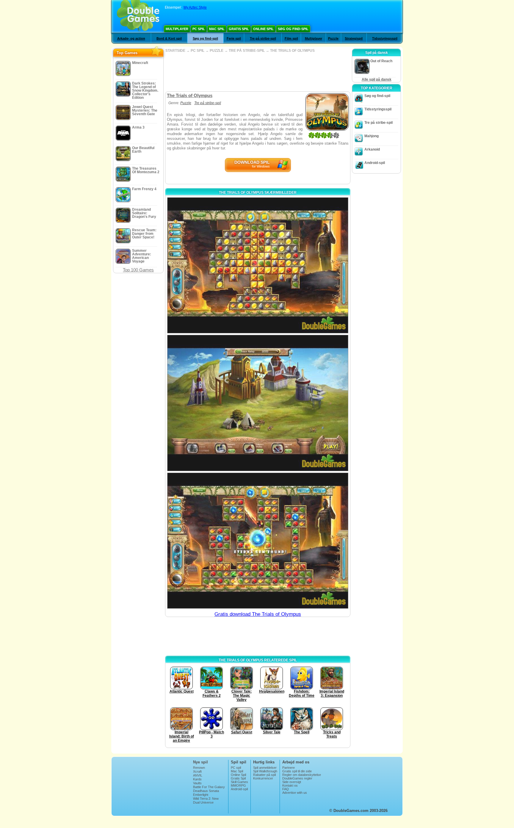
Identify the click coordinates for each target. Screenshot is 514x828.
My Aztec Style (195, 7)
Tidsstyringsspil (384, 38)
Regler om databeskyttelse (301, 775)
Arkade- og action (131, 38)
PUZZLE (216, 51)
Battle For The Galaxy (209, 787)
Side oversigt (291, 782)
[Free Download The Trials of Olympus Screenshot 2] (257, 403)
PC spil (198, 29)
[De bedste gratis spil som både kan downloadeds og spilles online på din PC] (138, 16)
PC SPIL (197, 51)
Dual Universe (203, 802)
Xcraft (197, 771)
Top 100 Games (138, 269)
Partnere (288, 767)
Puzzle (333, 38)
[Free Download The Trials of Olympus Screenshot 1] (257, 265)
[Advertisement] (257, 72)
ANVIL (197, 775)
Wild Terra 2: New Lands (206, 800)
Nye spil (200, 762)
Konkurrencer (263, 778)
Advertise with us (294, 792)
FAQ (285, 789)
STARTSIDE (175, 51)
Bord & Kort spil (169, 38)
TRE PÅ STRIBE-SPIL (247, 51)
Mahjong (371, 136)
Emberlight (200, 794)
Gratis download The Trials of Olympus (257, 614)
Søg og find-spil (293, 29)
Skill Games (239, 782)
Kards (197, 779)
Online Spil (263, 29)
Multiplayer (177, 29)
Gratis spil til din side (297, 771)
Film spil (291, 38)
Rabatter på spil (264, 775)
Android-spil (374, 163)
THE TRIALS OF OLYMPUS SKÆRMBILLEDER (258, 192)
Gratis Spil (239, 29)
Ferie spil (234, 38)
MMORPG (238, 785)
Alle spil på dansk (376, 79)
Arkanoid (372, 149)
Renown (199, 767)
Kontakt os (290, 785)
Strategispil (354, 38)
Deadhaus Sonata (206, 791)
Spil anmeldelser (265, 767)
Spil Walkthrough (265, 771)
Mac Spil (217, 29)
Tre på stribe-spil (263, 38)
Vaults (197, 783)
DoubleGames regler (297, 778)
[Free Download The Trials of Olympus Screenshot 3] (257, 541)
